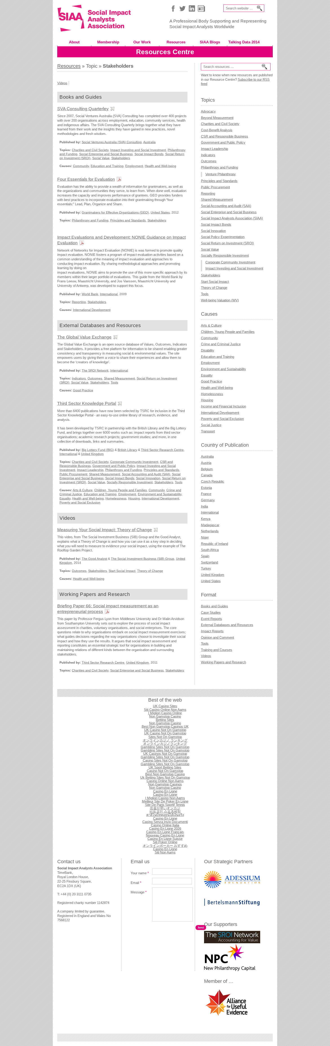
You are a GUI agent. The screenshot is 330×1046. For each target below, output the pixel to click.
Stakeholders (120, 158)
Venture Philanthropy (220, 174)
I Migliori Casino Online (165, 713)
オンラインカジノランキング (165, 743)
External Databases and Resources (227, 625)
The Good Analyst (94, 558)
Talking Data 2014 (244, 42)
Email (136, 883)
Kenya (205, 519)
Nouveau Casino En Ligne (165, 835)
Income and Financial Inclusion (223, 406)
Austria (206, 463)
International (109, 294)
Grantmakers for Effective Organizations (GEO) (115, 212)
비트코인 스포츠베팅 (165, 811)
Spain (205, 556)
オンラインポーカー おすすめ (165, 846)
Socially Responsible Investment (130, 482)
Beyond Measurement (217, 118)
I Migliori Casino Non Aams (165, 798)
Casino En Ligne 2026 (165, 828)
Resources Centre (165, 52)
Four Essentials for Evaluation (86, 179)
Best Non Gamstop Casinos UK (165, 726)
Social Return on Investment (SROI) (227, 243)
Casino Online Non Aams (165, 781)
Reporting (79, 302)
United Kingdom (92, 454)
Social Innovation (148, 478)
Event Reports (211, 619)
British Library (127, 450)
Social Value (101, 158)
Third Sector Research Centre (162, 450)
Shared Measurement (119, 378)
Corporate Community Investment (134, 462)
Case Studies (211, 612)
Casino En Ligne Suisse (165, 839)
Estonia (206, 488)
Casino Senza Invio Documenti (165, 822)
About (74, 42)
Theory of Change (150, 571)
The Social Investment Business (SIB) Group (142, 558)
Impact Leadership (90, 470)
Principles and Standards (128, 220)
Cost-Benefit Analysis (216, 130)
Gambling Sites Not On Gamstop (165, 747)
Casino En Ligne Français (165, 832)
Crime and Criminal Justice (221, 344)
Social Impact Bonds (148, 154)
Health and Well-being (160, 166)
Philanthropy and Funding (90, 220)
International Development (91, 310)
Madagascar (210, 525)
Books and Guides (214, 606)
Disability (207, 350)
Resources (176, 42)
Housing (134, 498)
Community (81, 166)
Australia (149, 142)
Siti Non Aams (165, 852)
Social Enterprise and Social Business (106, 154)
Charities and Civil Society (90, 150)
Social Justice (211, 425)
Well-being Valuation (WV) (220, 300)
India (204, 506)
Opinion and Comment (217, 637)
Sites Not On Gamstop (165, 737)
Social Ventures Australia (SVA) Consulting (112, 142)
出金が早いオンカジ (165, 808)
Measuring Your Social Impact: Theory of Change (104, 529)
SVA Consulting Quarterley (83, 108)
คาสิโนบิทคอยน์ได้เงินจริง (165, 815)
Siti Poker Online (165, 842)
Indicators (79, 378)
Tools (114, 382)
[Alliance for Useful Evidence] (226, 1016)
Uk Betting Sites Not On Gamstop (165, 777)
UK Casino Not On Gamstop (165, 730)
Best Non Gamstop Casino (165, 774)
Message (139, 892)
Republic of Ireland (214, 544)
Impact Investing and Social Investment (138, 150)
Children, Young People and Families (120, 490)
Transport (208, 431)
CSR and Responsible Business (224, 136)
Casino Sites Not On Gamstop (165, 760)
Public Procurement (73, 474)
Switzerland (209, 562)
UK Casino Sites (165, 706)
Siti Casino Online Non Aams (165, 709)
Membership (108, 42)
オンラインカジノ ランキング (165, 740)
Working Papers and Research (223, 662)
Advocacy (208, 111)
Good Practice (83, 390)
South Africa (210, 550)
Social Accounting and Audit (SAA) (146, 474)
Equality (64, 498)
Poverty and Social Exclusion (79, 502)
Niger (205, 537)
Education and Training (107, 166)
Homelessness (116, 498)
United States (160, 212)
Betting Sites (165, 720)
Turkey (206, 568)
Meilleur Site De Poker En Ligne (165, 801)
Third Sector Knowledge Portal (86, 403)
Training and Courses (216, 650)
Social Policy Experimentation (222, 237)
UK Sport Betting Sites (165, 767)
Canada (206, 475)
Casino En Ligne (165, 791)
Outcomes (95, 378)
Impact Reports (212, 631)
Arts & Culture (82, 490)
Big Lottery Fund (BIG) (98, 450)
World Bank (90, 294)
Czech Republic (212, 481)
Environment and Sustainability (159, 494)
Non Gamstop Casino (165, 716)
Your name (140, 873)
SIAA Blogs (210, 42)
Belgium (207, 469)
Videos (62, 83)
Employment (134, 166)
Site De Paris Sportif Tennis (165, 805)
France (206, 494)
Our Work (142, 42)
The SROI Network (95, 370)
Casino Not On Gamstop (165, 771)
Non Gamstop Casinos (165, 784)
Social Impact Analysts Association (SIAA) (232, 218)
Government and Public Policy (113, 466)
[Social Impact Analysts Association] (94, 30)
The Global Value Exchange (84, 337)
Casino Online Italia (165, 825)
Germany (208, 500)
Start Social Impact (122, 571)
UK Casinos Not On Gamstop (165, 754)
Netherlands (210, 531)
